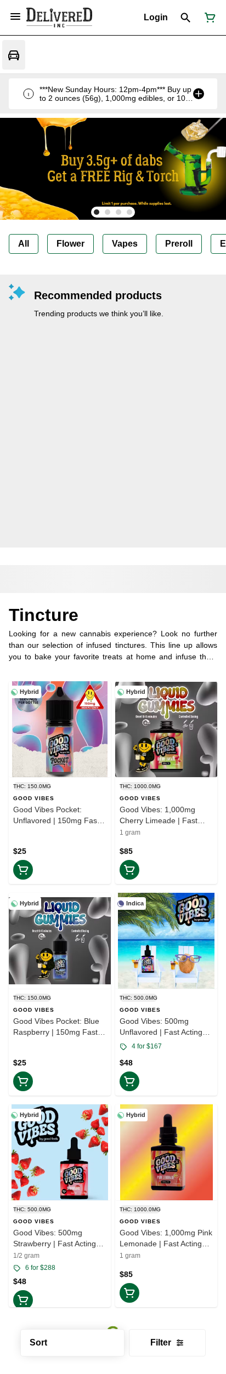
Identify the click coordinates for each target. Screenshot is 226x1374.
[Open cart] (208, 17)
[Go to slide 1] (96, 212)
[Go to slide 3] (118, 212)
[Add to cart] (23, 870)
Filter (160, 1342)
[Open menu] (15, 16)
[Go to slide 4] (129, 212)
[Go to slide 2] (107, 212)
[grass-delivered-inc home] (59, 17)
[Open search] (185, 17)
